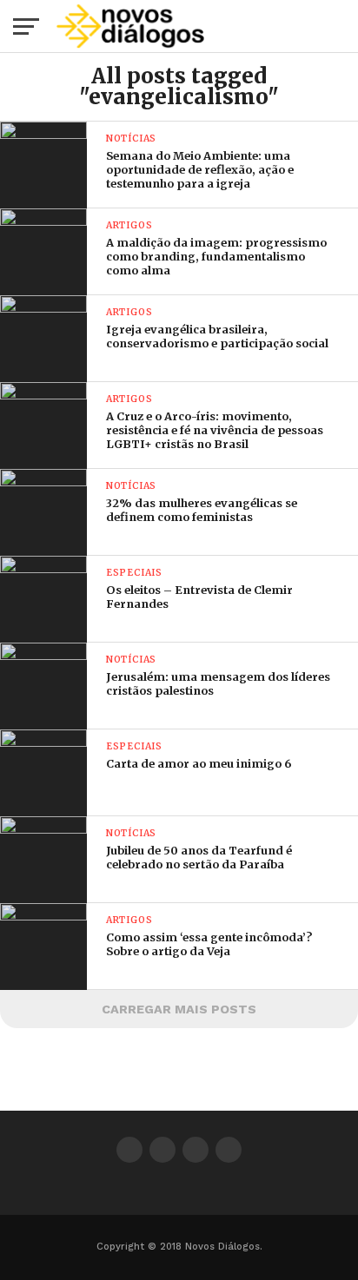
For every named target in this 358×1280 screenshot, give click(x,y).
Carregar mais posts (179, 1009)
